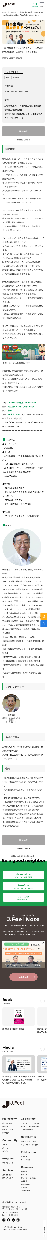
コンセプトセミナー (13, 72)
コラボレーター (7, 1151)
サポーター (25, 1175)
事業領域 (5, 1126)
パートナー (6, 1148)
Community (10, 1140)
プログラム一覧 (7, 1163)
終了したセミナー (8, 1178)
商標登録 (24, 1181)
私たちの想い (7, 1123)
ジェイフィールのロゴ (28, 1178)
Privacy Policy (16, 1229)
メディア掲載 (25, 1160)
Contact (23, 897)
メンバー (5, 1145)
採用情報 (24, 1187)
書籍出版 (24, 1156)
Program (8, 1158)
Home (4, 12)
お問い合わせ (35, 6)
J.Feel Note (28, 1118)
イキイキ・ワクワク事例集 (30, 1123)
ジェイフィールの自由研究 (30, 1126)
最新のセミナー (7, 1175)
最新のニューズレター (28, 1141)
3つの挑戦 (5, 1133)
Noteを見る (23, 977)
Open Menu (42, 4)
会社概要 (24, 1171)
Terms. (24, 1229)
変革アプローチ (7, 1129)
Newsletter (23, 875)
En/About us (25, 1191)
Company (27, 1167)
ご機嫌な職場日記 (27, 1129)
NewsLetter (28, 1137)
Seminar (13, 12)
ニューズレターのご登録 (29, 1145)
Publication (28, 1152)
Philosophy (9, 1118)
